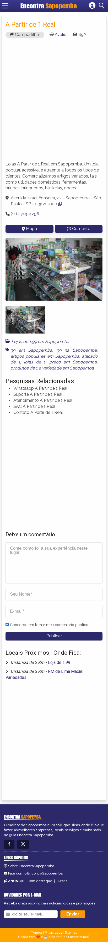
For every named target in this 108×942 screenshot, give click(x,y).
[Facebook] (9, 844)
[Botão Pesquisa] (102, 6)
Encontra (48, 6)
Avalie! (61, 34)
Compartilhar (27, 34)
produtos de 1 (23, 368)
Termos (36, 932)
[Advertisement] (54, 102)
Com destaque (40, 881)
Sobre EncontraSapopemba (31, 866)
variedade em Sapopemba (68, 368)
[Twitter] (23, 844)
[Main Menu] (5, 6)
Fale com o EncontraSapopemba (35, 873)
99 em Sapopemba (31, 350)
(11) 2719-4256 (25, 213)
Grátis (62, 881)
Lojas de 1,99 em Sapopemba (40, 341)
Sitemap (71, 932)
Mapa (31, 228)
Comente (81, 228)
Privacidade (54, 932)
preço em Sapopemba (73, 362)
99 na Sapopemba (77, 350)
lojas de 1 (34, 362)
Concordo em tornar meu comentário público (49, 625)
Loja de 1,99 (59, 662)
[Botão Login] (92, 6)
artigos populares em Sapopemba (44, 356)
